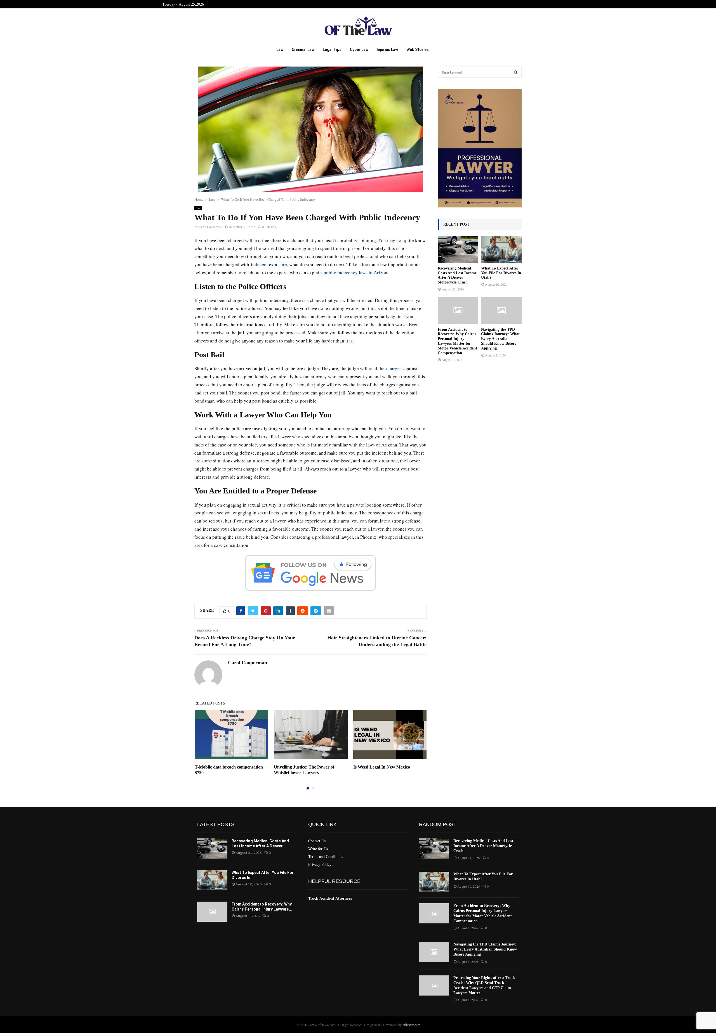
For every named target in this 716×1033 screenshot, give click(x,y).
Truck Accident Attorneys (330, 898)
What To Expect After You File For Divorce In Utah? (501, 273)
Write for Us (318, 848)
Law (279, 49)
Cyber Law (359, 49)
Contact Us (317, 840)
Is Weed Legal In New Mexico (381, 767)
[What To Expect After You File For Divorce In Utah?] (501, 249)
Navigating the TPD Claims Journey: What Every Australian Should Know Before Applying (500, 338)
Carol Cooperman (210, 226)
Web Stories (417, 49)
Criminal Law (303, 49)
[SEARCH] (516, 72)
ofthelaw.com (411, 1024)
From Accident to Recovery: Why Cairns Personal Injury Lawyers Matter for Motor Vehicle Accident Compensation (457, 341)
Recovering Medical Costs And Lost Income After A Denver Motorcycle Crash (457, 275)
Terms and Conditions (325, 856)
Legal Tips (332, 49)
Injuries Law (387, 49)
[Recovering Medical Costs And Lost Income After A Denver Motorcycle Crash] (458, 249)
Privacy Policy (319, 864)
